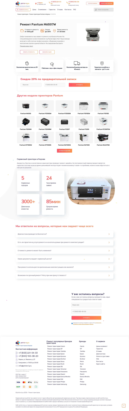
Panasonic (83, 371)
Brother (82, 359)
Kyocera (82, 356)
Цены (34, 9)
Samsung (83, 384)
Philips (82, 382)
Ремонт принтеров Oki (55, 366)
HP (81, 349)
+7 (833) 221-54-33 (28, 353)
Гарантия (52, 9)
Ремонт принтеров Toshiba (56, 351)
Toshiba (82, 351)
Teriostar (83, 369)
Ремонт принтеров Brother (56, 359)
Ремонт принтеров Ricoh (55, 364)
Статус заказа (92, 3)
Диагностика (100, 354)
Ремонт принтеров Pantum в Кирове (39, 14)
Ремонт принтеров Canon (56, 346)
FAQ (74, 9)
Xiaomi (82, 374)
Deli (81, 379)
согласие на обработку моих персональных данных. (87, 323)
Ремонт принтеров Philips (56, 382)
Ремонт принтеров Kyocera (56, 356)
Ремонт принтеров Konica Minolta (58, 376)
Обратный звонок (106, 3)
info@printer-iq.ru (25, 366)
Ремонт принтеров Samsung (57, 384)
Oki (81, 366)
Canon (82, 346)
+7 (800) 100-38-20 (28, 356)
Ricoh (82, 364)
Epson (82, 354)
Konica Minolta (85, 376)
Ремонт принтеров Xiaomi (56, 374)
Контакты (68, 9)
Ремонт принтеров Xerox (55, 361)
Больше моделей (64, 150)
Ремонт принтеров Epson (56, 354)
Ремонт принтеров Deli (55, 379)
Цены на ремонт (101, 346)
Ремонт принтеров (22, 14)
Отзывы (60, 9)
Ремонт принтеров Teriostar (56, 369)
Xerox (82, 361)
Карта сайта (100, 364)
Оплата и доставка (102, 356)
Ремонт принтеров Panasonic (57, 371)
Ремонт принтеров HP (54, 349)
